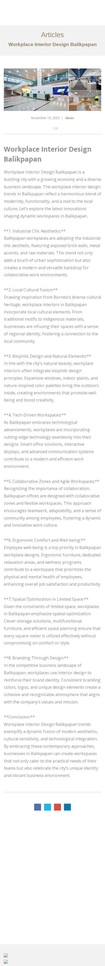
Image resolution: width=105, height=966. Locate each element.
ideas (69, 118)
